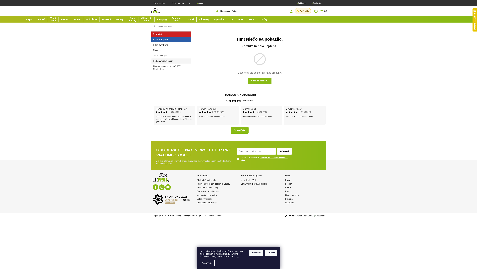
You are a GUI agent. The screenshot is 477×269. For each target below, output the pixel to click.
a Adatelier (317, 216)
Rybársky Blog (159, 3)
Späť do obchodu (259, 81)
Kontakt (201, 3)
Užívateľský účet (248, 180)
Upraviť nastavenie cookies (210, 216)
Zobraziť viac (239, 130)
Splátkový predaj (204, 199)
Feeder (288, 184)
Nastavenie (207, 263)
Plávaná (289, 199)
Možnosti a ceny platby (207, 195)
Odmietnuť (256, 253)
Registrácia (317, 3)
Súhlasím (271, 253)
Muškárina (289, 203)
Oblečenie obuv (292, 195)
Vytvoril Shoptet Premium (299, 216)
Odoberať (284, 151)
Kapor (288, 191)
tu (238, 257)
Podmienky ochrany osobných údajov (213, 184)
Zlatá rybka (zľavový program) (254, 184)
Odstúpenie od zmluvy (206, 203)
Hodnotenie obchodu (239, 95)
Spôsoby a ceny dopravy (181, 3)
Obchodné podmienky (206, 180)
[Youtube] (168, 187)
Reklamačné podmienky (207, 188)
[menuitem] (29, 19)
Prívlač (288, 188)
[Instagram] (162, 187)
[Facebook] (155, 187)
